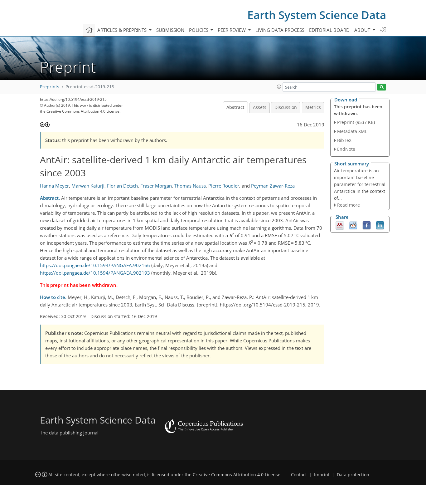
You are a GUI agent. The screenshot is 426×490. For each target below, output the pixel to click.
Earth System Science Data (316, 14)
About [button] (362, 30)
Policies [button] (199, 30)
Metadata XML (352, 131)
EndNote (346, 149)
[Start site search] (381, 87)
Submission (170, 30)
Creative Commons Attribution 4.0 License (236, 475)
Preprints (49, 87)
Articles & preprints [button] (122, 30)
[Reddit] (353, 225)
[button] (279, 87)
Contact (299, 475)
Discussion (285, 107)
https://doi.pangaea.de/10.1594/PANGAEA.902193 (95, 273)
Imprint (322, 475)
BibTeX (344, 140)
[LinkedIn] (380, 225)
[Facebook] (366, 225)
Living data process (279, 30)
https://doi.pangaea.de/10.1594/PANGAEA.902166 (95, 265)
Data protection (353, 475)
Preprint (345, 122)
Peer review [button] (232, 30)
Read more (348, 205)
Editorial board (329, 30)
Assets (259, 107)
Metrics (313, 107)
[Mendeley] (340, 225)
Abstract (235, 107)
